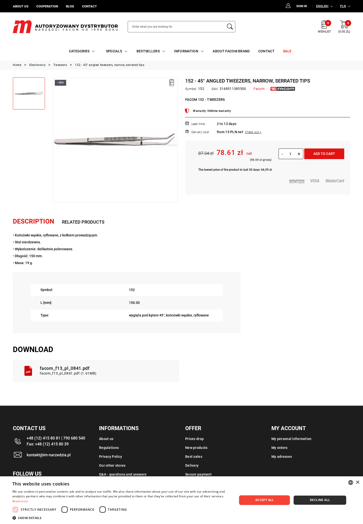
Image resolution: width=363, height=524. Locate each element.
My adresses (281, 457)
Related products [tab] (83, 222)
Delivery (192, 465)
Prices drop (194, 439)
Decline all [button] (320, 500)
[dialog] (181, 500)
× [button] (357, 482)
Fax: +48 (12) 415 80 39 (48, 444)
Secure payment (198, 474)
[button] (56, 140)
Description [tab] (33, 221)
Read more (20, 501)
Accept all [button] (264, 500)
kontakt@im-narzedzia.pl (49, 455)
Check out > (253, 132)
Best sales (193, 457)
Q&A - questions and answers (123, 474)
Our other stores (112, 465)
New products (196, 448)
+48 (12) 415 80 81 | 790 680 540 (56, 438)
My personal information (291, 439)
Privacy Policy (110, 457)
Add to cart (324, 154)
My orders (279, 448)
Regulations (109, 448)
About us (106, 439)
